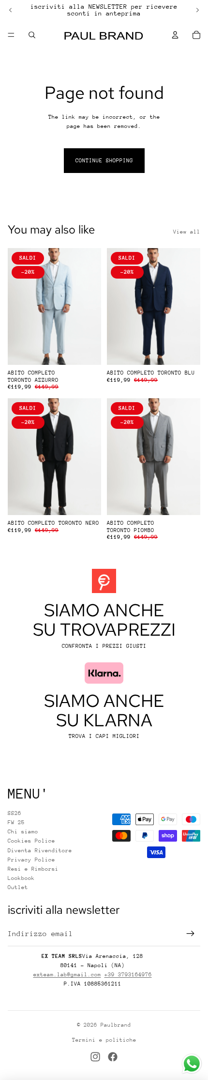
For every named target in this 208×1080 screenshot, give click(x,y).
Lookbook (21, 878)
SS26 (14, 813)
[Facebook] (113, 1057)
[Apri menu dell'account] (175, 35)
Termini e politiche (104, 1040)
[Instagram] (95, 1057)
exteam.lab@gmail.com (67, 974)
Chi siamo (23, 832)
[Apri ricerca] (32, 35)
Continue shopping (104, 160)
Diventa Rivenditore (40, 850)
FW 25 (16, 822)
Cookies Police (31, 841)
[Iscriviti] (190, 933)
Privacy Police (31, 860)
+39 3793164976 (128, 974)
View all (186, 232)
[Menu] (11, 35)
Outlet (18, 887)
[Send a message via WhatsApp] (191, 1063)
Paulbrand (116, 1025)
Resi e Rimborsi (33, 869)
